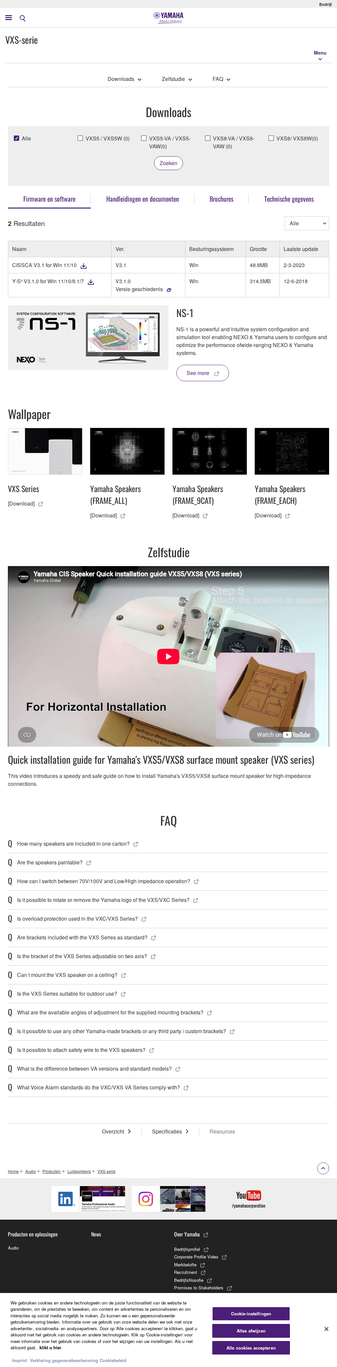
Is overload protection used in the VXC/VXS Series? (77, 918)
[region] (168, 1330)
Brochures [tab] (221, 199)
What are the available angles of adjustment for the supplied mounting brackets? (110, 1012)
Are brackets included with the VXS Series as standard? (82, 937)
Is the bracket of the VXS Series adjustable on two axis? (82, 956)
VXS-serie (106, 1171)
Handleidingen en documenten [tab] (142, 199)
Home (13, 1171)
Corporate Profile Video (196, 1257)
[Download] (21, 503)
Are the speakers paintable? (50, 862)
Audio (30, 1171)
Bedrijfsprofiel (187, 1249)
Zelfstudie (173, 79)
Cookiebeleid (113, 1360)
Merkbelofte (185, 1264)
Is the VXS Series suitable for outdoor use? (67, 993)
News (96, 1234)
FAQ (218, 79)
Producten (51, 1171)
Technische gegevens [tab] (289, 199)
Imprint (19, 1360)
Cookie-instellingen (251, 1314)
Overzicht (113, 1131)
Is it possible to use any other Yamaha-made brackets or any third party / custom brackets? (121, 1031)
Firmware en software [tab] (49, 199)
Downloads (121, 79)
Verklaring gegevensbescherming (64, 1360)
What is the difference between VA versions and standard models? (94, 1068)
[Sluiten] (326, 1329)
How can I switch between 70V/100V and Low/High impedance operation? (103, 881)
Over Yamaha (187, 1234)
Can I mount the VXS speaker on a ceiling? (67, 975)
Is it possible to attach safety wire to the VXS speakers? (81, 1050)
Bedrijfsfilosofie (188, 1280)
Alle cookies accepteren (251, 1348)
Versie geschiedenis (139, 289)
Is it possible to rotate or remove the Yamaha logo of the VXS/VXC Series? (103, 900)
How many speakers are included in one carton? (73, 843)
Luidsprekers (79, 1171)
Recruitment (185, 1272)
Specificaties (167, 1131)
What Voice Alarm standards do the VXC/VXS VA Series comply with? (98, 1087)
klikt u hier (50, 1347)
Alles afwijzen (251, 1331)
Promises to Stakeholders (198, 1287)
